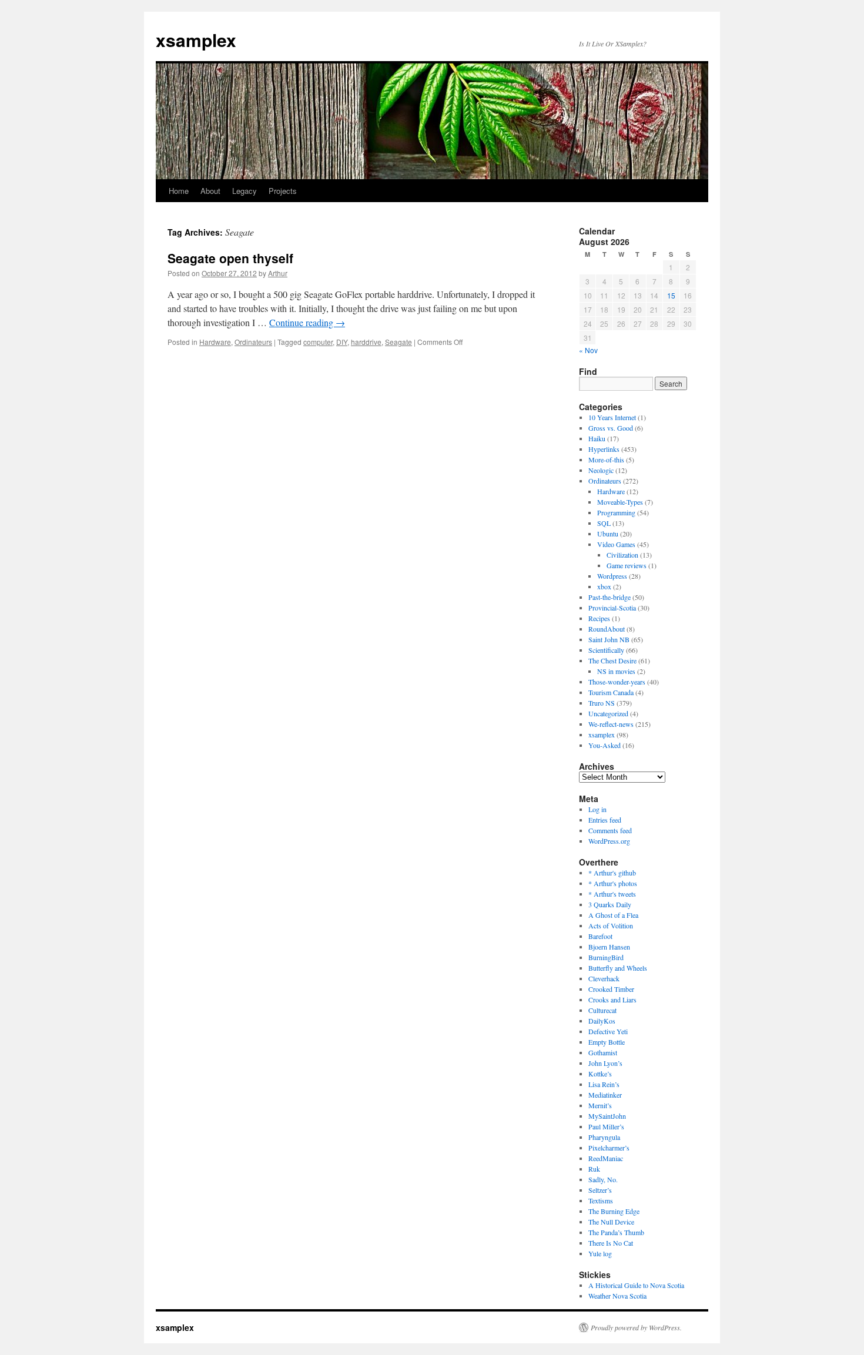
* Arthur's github (612, 872)
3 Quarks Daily (609, 904)
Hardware (215, 342)
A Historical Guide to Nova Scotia (636, 1285)
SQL (604, 523)
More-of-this (606, 459)
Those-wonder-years (616, 681)
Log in (597, 809)
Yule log (600, 1253)
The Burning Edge (613, 1211)
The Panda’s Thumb (616, 1232)
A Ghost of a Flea (613, 915)
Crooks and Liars (612, 999)
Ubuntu (607, 533)
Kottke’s (600, 1073)
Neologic (601, 470)
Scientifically (606, 650)
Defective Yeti (608, 1031)
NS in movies (616, 671)
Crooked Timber (611, 989)
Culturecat (602, 1010)
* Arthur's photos (612, 883)
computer (318, 342)
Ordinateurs (253, 342)
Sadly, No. (603, 1179)
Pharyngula (604, 1137)
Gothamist (602, 1052)
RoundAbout (606, 628)
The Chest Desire (612, 660)
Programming (616, 512)
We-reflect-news (611, 724)
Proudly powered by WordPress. (636, 1327)
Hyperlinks (603, 449)
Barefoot (600, 936)
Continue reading (307, 322)
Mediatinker (605, 1094)
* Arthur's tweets (612, 893)
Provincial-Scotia (612, 607)
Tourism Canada (611, 692)
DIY (341, 342)
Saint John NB (608, 639)
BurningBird (606, 957)
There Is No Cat (610, 1242)
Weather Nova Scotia (617, 1295)
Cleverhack (603, 978)
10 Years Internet (612, 417)
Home (179, 190)
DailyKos (601, 1020)
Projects (283, 190)
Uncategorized (608, 713)
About (210, 190)
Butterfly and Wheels (617, 967)
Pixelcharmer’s (608, 1147)
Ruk (594, 1168)
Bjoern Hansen (609, 946)
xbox (604, 586)
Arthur (277, 273)
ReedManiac (605, 1158)
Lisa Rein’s (603, 1084)
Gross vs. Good (610, 427)
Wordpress (612, 576)
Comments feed (610, 830)
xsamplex (196, 39)
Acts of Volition (610, 925)
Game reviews (627, 565)
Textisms (600, 1200)
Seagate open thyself (230, 258)
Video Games (616, 544)
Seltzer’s (600, 1190)
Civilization (622, 554)
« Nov (588, 350)
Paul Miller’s (606, 1126)
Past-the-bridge (609, 597)
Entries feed (604, 819)
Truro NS (601, 702)
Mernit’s (600, 1105)
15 (671, 295)
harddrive (366, 342)
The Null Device (611, 1221)
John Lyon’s (605, 1063)
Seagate (398, 342)
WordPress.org (609, 841)
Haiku (596, 438)
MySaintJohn (607, 1116)
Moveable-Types (620, 502)
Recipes (599, 618)
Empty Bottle (606, 1042)
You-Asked (604, 745)
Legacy (244, 190)
